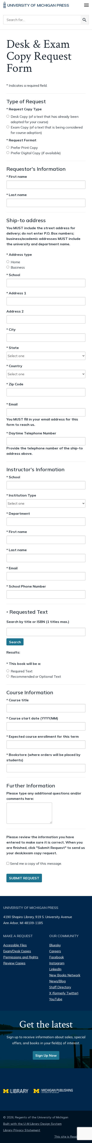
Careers (55, 951)
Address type (19, 254)
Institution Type (21, 495)
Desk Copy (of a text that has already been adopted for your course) (45, 119)
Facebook (56, 957)
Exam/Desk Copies (17, 951)
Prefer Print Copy (24, 147)
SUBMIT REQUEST (24, 878)
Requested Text (27, 611)
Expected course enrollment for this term (42, 736)
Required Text (22, 671)
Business (18, 267)
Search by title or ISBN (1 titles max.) (37, 621)
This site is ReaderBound (71, 1137)
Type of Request (26, 101)
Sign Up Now (46, 1055)
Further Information (30, 785)
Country (14, 366)
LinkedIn (55, 969)
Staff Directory (60, 987)
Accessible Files (15, 945)
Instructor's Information (35, 469)
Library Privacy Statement (21, 1130)
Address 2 (15, 311)
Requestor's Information (36, 168)
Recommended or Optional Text (36, 676)
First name (16, 176)
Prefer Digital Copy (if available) (36, 153)
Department (18, 513)
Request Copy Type (24, 109)
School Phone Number (26, 586)
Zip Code (14, 384)
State (14, 347)
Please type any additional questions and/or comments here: (43, 796)
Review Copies (14, 963)
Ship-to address (26, 220)
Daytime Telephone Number (31, 433)
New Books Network (64, 975)
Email (17, 404)
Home (15, 262)
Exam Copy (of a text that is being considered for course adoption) (47, 130)
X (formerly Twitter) (64, 993)
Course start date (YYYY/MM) (32, 718)
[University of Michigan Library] (18, 1090)
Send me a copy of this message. (35, 863)
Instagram (56, 963)
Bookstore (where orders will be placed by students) (43, 757)
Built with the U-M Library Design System (32, 1124)
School (14, 275)
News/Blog (57, 981)
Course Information (29, 692)
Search (15, 642)
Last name (16, 194)
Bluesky (55, 945)
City (14, 329)
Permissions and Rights (20, 957)
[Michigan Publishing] (55, 1090)
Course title (17, 700)
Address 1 (16, 293)
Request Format (21, 140)
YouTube (55, 999)
